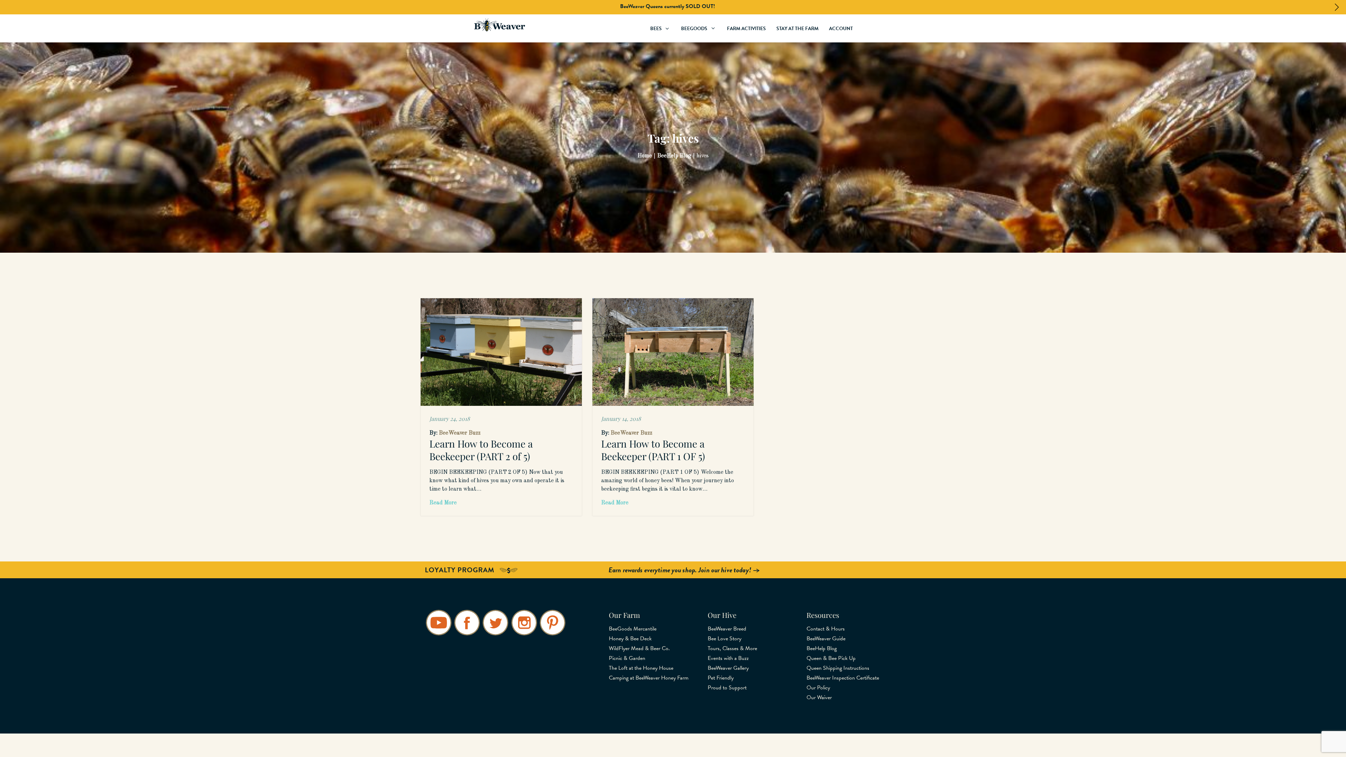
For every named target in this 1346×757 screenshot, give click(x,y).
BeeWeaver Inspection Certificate (843, 678)
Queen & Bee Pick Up (831, 658)
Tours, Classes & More (732, 648)
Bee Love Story (724, 638)
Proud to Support (727, 687)
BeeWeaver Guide (826, 638)
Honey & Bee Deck (630, 638)
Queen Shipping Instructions (838, 668)
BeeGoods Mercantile (633, 629)
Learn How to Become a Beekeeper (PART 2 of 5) (481, 450)
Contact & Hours (826, 629)
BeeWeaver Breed (727, 629)
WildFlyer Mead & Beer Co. (639, 648)
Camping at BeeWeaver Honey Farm (648, 678)
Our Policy (818, 687)
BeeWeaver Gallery (728, 668)
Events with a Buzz (728, 658)
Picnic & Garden (627, 658)
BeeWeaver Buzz (460, 433)
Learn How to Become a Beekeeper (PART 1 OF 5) (653, 450)
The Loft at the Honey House (641, 668)
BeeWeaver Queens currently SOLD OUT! (667, 6)
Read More (443, 503)
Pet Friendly (721, 678)
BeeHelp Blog (822, 648)
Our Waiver (819, 697)
